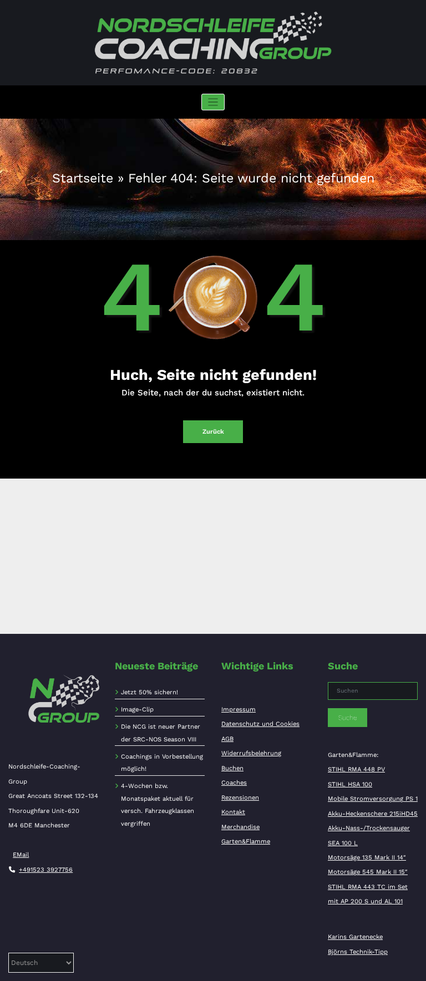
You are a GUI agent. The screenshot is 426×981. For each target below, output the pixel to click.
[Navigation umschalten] (213, 102)
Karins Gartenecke (355, 937)
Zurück (213, 431)
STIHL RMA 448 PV (356, 769)
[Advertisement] (213, 556)
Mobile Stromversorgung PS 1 (373, 798)
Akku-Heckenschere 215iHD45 (373, 813)
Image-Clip (137, 709)
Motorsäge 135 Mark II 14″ (367, 857)
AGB (227, 739)
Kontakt (233, 812)
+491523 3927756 (46, 869)
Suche (347, 717)
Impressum (238, 709)
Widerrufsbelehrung (251, 753)
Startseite (82, 178)
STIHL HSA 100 (350, 784)
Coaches (234, 782)
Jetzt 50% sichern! (149, 692)
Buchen (232, 768)
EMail (21, 854)
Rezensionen (240, 797)
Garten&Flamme (245, 841)
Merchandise (240, 827)
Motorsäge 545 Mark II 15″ (368, 872)
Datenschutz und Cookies (260, 724)
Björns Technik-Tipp (358, 951)
